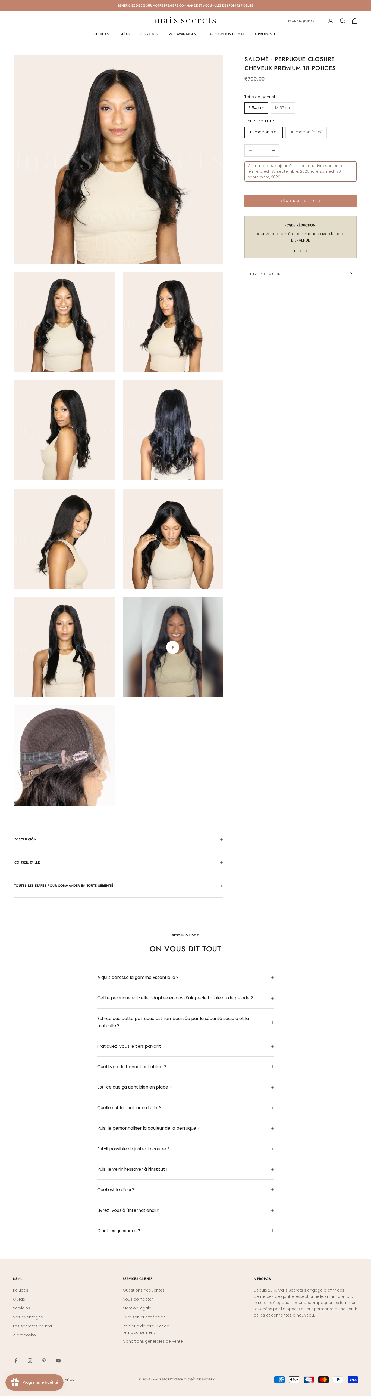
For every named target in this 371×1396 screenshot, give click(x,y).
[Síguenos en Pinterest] (44, 1360)
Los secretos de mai (225, 34)
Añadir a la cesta (300, 201)
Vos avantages (182, 34)
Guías (125, 34)
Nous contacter (138, 1299)
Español (67, 1379)
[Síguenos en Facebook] (15, 1360)
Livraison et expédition (144, 1317)
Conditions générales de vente (153, 1341)
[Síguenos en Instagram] (30, 1360)
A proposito (265, 34)
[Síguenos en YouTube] (58, 1360)
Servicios (149, 34)
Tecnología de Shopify (195, 1379)
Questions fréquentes (144, 1290)
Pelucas (101, 34)
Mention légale (137, 1308)
